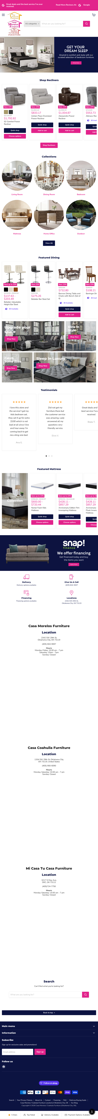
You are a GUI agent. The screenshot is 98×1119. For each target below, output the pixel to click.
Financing (56, 1100)
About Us (38, 1100)
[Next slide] (91, 54)
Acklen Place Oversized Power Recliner (41, 117)
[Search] (86, 24)
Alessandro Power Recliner (66, 117)
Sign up (40, 1051)
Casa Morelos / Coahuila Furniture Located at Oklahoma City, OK (44, 1103)
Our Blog (74, 1103)
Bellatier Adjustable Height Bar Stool (12, 303)
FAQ (64, 1100)
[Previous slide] (7, 54)
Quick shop (15, 130)
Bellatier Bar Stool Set (40, 299)
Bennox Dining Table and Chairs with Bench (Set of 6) (69, 296)
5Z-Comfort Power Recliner (12, 122)
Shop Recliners (49, 145)
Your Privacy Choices (24, 1100)
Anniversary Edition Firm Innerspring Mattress (69, 509)
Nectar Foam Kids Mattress (38, 509)
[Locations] (71, 597)
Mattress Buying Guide (77, 1100)
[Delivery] (26, 580)
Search (11, 1100)
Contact (48, 1100)
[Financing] (26, 597)
